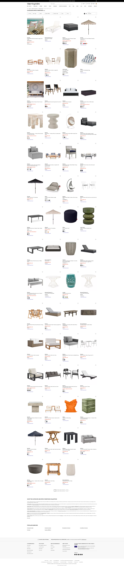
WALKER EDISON (51, 509)
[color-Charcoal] (63, 391)
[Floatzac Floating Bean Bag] (88, 58)
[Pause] (96, 1)
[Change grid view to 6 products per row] (86, 13)
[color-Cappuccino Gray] (45, 328)
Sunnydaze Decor (43, 513)
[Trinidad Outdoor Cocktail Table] (88, 312)
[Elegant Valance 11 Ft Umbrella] (35, 185)
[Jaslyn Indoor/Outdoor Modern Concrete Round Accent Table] (71, 248)
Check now (87, 548)
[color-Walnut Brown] (46, 106)
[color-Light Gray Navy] (82, 453)
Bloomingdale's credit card (42, 545)
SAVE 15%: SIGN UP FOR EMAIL (44, 539)
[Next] (42, 26)
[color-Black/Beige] (80, 170)
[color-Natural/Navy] (46, 75)
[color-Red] (83, 43)
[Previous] (28, 26)
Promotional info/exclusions (82, 548)
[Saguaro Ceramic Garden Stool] (88, 216)
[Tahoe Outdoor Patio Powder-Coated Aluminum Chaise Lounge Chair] (88, 248)
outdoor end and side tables (74, 509)
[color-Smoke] (29, 390)
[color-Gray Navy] (63, 169)
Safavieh (61, 515)
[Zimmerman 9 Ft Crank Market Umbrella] (88, 26)
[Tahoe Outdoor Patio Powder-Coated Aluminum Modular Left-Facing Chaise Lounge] (88, 121)
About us (52, 545)
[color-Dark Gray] (63, 266)
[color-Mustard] (67, 297)
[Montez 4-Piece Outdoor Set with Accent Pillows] (88, 152)
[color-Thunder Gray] (49, 200)
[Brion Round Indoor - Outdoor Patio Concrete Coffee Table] (35, 468)
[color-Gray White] (65, 43)
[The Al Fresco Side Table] (88, 281)
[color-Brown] (82, 106)
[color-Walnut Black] (45, 106)
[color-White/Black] (46, 232)
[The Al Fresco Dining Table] (53, 281)
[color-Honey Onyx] (27, 138)
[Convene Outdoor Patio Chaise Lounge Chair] (53, 312)
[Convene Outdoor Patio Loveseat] (35, 343)
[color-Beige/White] (45, 232)
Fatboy (46, 509)
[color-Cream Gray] (27, 390)
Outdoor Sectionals (30, 508)
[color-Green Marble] (80, 422)
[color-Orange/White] (86, 43)
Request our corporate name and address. (71, 563)
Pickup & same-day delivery (66, 549)
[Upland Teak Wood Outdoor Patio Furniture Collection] (35, 89)
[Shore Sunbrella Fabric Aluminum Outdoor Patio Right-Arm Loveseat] (35, 281)
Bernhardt (76, 506)
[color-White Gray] (63, 359)
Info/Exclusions (83, 539)
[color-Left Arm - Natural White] (30, 106)
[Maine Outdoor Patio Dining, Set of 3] (88, 343)
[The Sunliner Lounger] (53, 26)
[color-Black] (63, 105)
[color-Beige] (80, 43)
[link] (35, 41)
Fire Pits (28, 513)
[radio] (63, 43)
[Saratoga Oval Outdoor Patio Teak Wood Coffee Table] (71, 312)
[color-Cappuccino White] (63, 137)
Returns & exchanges (30, 550)
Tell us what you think (30, 553)
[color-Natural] (27, 106)
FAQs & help (28, 548)
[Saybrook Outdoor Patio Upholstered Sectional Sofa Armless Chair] (35, 152)
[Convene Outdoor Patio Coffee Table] (88, 89)
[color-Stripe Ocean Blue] (64, 231)
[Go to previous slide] (27, 1)
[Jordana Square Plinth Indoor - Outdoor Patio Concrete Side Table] (88, 405)
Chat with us (29, 545)
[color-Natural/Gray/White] (48, 75)
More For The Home (35, 8)
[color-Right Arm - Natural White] (29, 106)
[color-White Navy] (64, 359)
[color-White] (82, 43)
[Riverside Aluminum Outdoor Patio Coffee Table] (35, 216)
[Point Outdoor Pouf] (71, 216)
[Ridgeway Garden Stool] (71, 281)
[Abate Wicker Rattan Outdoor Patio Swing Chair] (71, 185)
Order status (40, 548)
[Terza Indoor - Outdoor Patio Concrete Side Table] (53, 121)
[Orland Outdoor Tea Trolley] (53, 468)
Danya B (48, 513)
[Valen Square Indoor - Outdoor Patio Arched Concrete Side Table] (35, 121)
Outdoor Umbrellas (30, 515)
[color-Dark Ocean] (63, 231)
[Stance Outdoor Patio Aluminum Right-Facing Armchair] (71, 343)
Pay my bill (40, 550)
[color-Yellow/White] (48, 232)
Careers (52, 548)
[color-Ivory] (64, 266)
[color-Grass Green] (65, 297)
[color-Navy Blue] (30, 169)
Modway (34, 504)
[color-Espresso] (80, 106)
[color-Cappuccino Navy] (64, 137)
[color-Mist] (46, 200)
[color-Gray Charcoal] (63, 43)
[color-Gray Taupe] (45, 200)
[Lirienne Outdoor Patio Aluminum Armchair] (35, 374)
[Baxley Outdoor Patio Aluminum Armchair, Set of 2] (88, 185)
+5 (87, 43)
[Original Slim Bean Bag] (71, 405)
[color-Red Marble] (29, 138)
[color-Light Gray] (83, 106)
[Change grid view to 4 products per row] (84, 13)
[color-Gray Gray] (64, 43)
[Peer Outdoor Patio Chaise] (88, 374)
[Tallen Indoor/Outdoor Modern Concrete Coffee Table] (35, 405)
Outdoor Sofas (29, 506)
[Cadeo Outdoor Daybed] (71, 89)
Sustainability (52, 550)
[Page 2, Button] (69, 490)
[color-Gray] (64, 105)
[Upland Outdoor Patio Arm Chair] (53, 343)
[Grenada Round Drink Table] (71, 468)
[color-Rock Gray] (48, 200)
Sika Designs (37, 504)
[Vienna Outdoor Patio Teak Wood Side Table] (53, 437)
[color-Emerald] (63, 297)
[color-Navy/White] (27, 454)
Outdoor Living (41, 8)
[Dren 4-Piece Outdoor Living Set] (35, 58)
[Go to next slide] (95, 1)
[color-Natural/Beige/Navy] (82, 170)
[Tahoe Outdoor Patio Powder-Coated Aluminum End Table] (71, 437)
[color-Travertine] (82, 422)
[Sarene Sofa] (53, 248)
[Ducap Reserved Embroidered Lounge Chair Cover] (35, 26)
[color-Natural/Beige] (45, 75)
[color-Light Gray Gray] (30, 390)
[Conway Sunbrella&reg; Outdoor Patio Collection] (88, 437)
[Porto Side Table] (71, 58)
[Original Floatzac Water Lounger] (53, 185)
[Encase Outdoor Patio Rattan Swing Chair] (71, 121)
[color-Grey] (63, 74)
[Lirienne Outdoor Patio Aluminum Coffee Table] (35, 248)
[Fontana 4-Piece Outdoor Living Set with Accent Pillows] (53, 152)
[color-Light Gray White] (80, 453)
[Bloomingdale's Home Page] (33, 4)
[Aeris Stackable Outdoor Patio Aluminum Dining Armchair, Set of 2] (71, 374)
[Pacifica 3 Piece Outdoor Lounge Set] (53, 58)
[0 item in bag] (96, 4)
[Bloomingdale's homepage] (27, 8)
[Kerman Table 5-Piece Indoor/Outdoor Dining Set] (35, 312)
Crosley (73, 506)
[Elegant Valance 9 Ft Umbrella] (53, 216)
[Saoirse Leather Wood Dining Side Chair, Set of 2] (53, 89)
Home (30, 8)
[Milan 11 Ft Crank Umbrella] (35, 437)
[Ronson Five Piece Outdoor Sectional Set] (53, 405)
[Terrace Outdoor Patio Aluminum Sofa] (53, 374)
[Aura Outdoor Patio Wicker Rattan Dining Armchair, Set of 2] (71, 152)
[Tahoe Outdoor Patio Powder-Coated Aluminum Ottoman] (71, 26)
